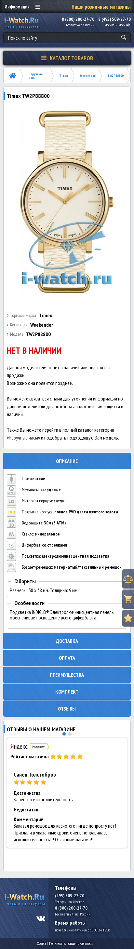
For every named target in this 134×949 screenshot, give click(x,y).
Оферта (41, 943)
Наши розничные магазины (101, 6)
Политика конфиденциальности (71, 943)
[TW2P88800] (67, 202)
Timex (63, 76)
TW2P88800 (115, 76)
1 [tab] (64, 734)
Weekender (87, 76)
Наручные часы (36, 76)
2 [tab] (70, 734)
